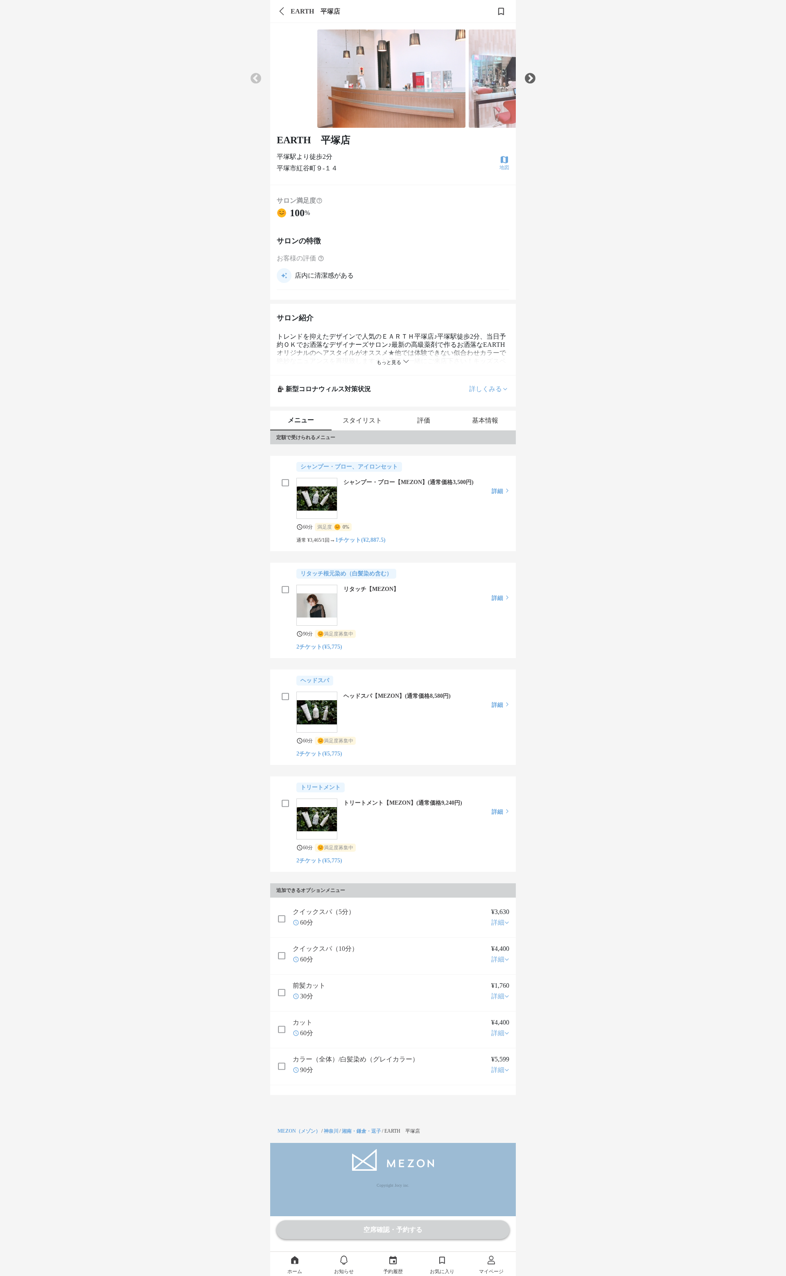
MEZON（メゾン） (299, 1131)
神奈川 (331, 1131)
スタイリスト (362, 420)
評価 (423, 420)
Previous (256, 78)
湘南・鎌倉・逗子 (361, 1131)
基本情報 (485, 420)
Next (530, 78)
